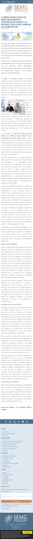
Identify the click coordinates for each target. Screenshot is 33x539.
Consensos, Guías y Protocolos (11, 443)
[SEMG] (17, 8)
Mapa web (5, 482)
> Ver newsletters (6, 509)
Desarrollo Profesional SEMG (11, 463)
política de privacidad (11, 506)
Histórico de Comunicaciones (10, 447)
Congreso (5, 465)
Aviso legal (6, 478)
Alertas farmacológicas (9, 448)
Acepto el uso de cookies (27, 532)
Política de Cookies (19, 537)
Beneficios (5, 435)
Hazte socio (6, 432)
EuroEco (5, 450)
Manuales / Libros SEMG (9, 445)
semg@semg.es (16, 528)
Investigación (6, 461)
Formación (5, 460)
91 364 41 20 (9, 2)
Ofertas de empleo (8, 474)
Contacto (5, 484)
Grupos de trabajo (7, 458)
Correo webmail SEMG (9, 434)
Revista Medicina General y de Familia (13, 441)
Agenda (5, 473)
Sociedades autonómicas (9, 456)
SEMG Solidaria (7, 467)
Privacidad (5, 476)
